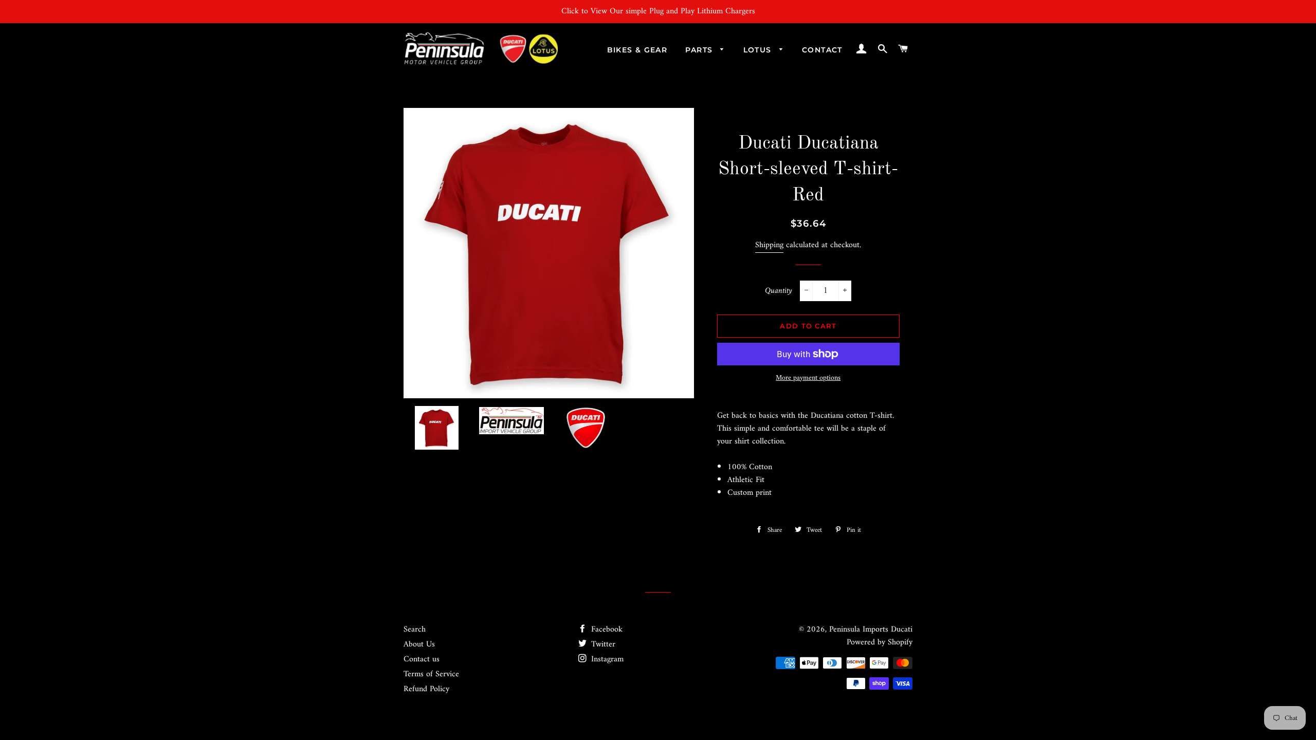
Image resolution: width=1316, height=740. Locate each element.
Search (415, 629)
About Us (419, 644)
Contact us (422, 659)
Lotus (758, 49)
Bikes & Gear (637, 49)
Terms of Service (431, 674)
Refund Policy (426, 689)
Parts (700, 49)
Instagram (606, 659)
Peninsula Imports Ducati (870, 629)
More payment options (808, 378)
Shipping (769, 245)
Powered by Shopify (879, 642)
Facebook (606, 629)
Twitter (602, 644)
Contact (822, 49)
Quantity (778, 291)
